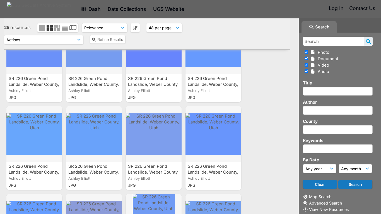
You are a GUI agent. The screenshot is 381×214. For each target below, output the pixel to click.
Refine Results (110, 39)
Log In (336, 8)
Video (322, 65)
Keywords (313, 140)
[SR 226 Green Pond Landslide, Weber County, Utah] (34, 134)
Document (326, 58)
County (310, 121)
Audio (322, 71)
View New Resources (329, 209)
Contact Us (362, 8)
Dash (94, 9)
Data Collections (127, 9)
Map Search (320, 196)
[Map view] (73, 28)
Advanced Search (325, 203)
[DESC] (135, 27)
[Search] (368, 41)
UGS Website (168, 9)
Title (307, 83)
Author (310, 102)
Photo (322, 52)
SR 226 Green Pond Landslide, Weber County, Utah (34, 84)
